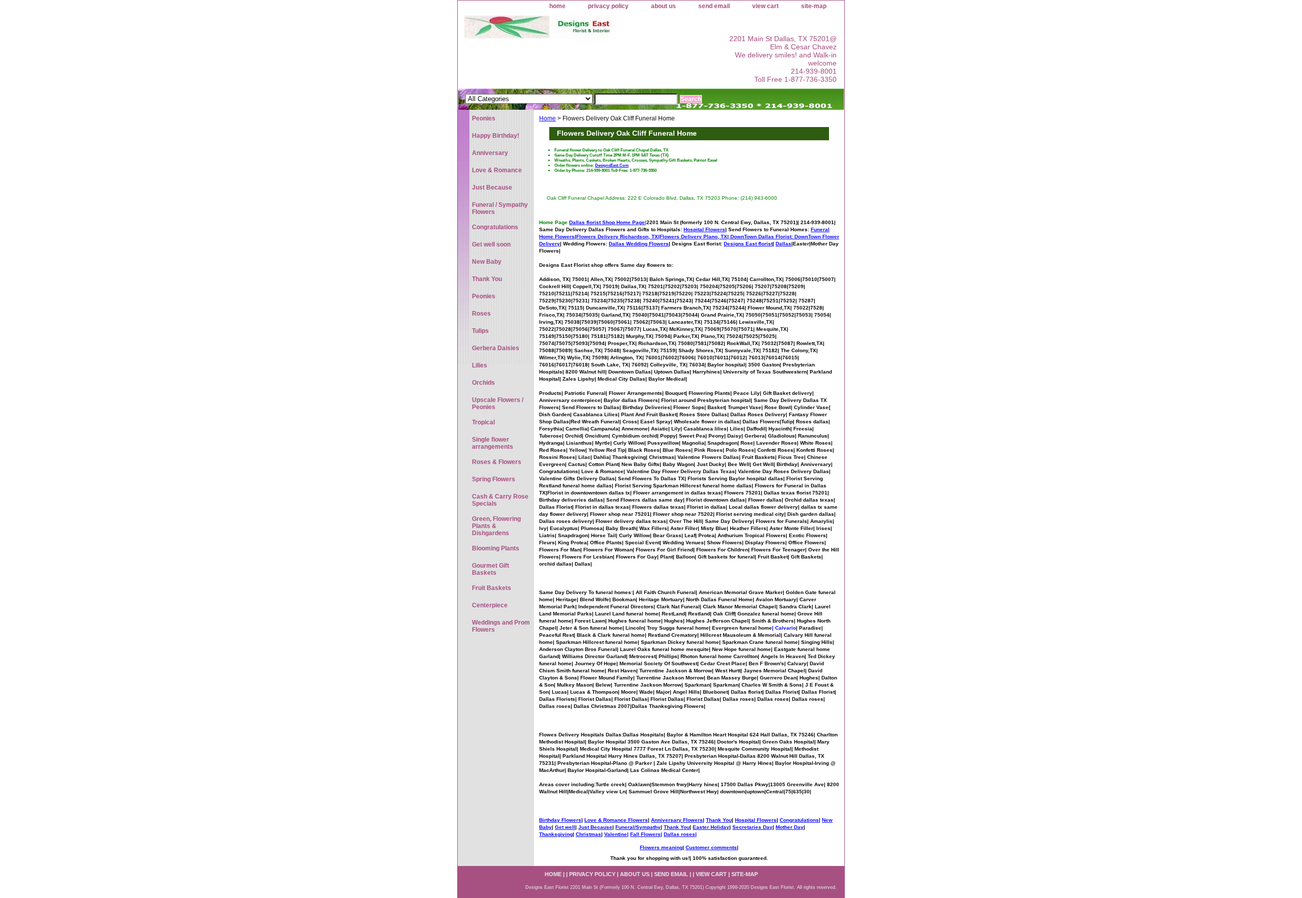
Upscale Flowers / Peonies (497, 403)
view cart (765, 6)
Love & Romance (497, 170)
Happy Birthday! (495, 135)
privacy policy (608, 6)
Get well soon (491, 244)
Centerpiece (490, 605)
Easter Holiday (711, 827)
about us (663, 6)
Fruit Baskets (491, 588)
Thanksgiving (556, 834)
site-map (813, 6)
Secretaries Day (752, 827)
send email (714, 6)
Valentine (615, 834)
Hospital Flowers (704, 229)
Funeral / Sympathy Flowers (500, 208)
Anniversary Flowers (677, 820)
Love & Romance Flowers (616, 820)
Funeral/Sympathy (638, 827)
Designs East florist (748, 243)
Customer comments (711, 847)
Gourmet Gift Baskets (490, 569)
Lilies (479, 365)
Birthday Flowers (560, 820)
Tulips (480, 330)
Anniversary (490, 153)
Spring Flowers (493, 479)
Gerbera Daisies (495, 348)
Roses (481, 313)
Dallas (783, 243)
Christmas (588, 834)
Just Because (595, 827)
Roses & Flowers (496, 462)
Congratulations (799, 820)
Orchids (483, 382)
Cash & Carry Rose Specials (500, 500)
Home (547, 118)
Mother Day (790, 827)
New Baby (486, 261)
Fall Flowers (645, 834)
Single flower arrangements (492, 443)
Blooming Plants (495, 548)
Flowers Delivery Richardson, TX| (618, 236)
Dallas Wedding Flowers (639, 243)
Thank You (719, 820)
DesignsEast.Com (612, 165)
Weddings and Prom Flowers (501, 626)
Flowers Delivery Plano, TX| (727, 236)
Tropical (483, 422)
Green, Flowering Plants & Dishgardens (496, 526)
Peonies (483, 118)
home (557, 6)
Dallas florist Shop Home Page (607, 222)
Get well (565, 827)
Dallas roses (679, 834)
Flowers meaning (661, 847)
